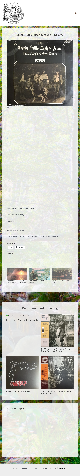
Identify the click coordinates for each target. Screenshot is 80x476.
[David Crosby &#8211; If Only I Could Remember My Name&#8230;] (17, 274)
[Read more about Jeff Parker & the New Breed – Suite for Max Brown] (57, 330)
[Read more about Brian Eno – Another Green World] (19, 316)
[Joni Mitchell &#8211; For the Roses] (39, 274)
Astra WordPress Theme (58, 468)
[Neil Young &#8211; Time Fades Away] (62, 274)
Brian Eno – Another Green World (22, 320)
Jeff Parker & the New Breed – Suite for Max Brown (56, 350)
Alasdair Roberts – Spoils (18, 391)
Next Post (73, 297)
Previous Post (8, 297)
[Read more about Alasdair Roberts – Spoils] (22, 372)
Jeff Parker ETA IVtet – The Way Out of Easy (57, 392)
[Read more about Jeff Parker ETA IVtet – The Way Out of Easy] (57, 372)
